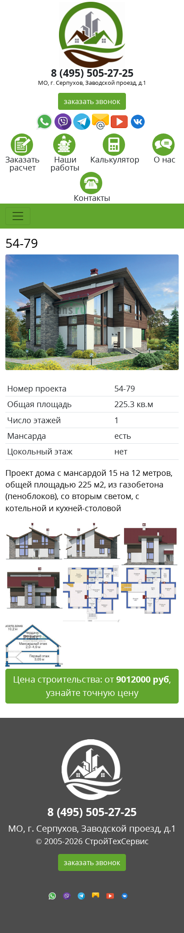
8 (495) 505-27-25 (92, 73)
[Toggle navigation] (17, 216)
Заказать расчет (22, 163)
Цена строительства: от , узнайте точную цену (92, 686)
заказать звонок (92, 101)
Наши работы (64, 163)
